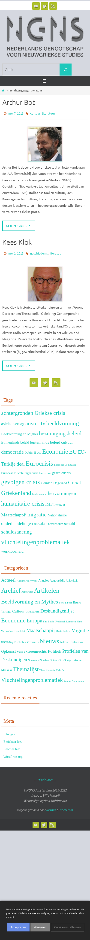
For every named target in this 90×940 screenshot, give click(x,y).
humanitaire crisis (22, 501)
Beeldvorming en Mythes (19, 432)
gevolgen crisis (20, 479)
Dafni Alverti (32, 609)
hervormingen (62, 491)
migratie (37, 512)
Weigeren (40, 927)
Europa (34, 618)
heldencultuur (39, 492)
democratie (12, 450)
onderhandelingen (17, 521)
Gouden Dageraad (54, 480)
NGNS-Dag (7, 640)
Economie (55, 449)
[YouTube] (36, 6)
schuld (69, 521)
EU (73, 449)
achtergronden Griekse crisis (33, 411)
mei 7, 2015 (16, 113)
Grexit (74, 480)
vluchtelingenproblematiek (35, 540)
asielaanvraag (12, 421)
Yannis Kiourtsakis (74, 679)
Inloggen (9, 732)
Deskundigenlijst (57, 608)
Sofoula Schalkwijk (60, 658)
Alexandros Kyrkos (27, 578)
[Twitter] (44, 6)
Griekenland (16, 491)
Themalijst (26, 667)
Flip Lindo (48, 619)
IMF (49, 502)
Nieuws (49, 639)
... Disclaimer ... (45, 778)
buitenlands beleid (45, 440)
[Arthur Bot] (45, 143)
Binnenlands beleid (15, 440)
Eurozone (45, 471)
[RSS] (53, 6)
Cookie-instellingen (67, 927)
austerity (35, 421)
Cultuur (18, 609)
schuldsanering (16, 530)
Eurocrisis (39, 461)
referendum (55, 522)
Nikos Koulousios (71, 640)
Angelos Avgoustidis (51, 578)
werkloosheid (12, 549)
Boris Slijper (65, 600)
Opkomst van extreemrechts (24, 649)
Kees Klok (17, 241)
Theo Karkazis (47, 668)
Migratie (80, 628)
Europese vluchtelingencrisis (19, 471)
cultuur (35, 113)
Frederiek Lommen (65, 619)
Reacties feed (12, 747)
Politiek (54, 649)
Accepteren (18, 927)
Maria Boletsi (63, 629)
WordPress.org (13, 754)
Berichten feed (12, 739)
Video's (60, 668)
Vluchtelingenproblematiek (32, 678)
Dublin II (30, 450)
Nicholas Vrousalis (26, 640)
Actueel (8, 577)
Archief (11, 588)
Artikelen (47, 588)
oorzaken (40, 521)
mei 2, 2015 (16, 252)
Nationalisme (57, 513)
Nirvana (51, 808)
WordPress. (66, 808)
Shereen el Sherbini (38, 658)
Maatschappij (14, 512)
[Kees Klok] (45, 281)
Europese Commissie (65, 462)
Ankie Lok (72, 578)
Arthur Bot (18, 102)
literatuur (48, 113)
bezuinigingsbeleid (60, 431)
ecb (39, 450)
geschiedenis (39, 252)
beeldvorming (62, 421)
